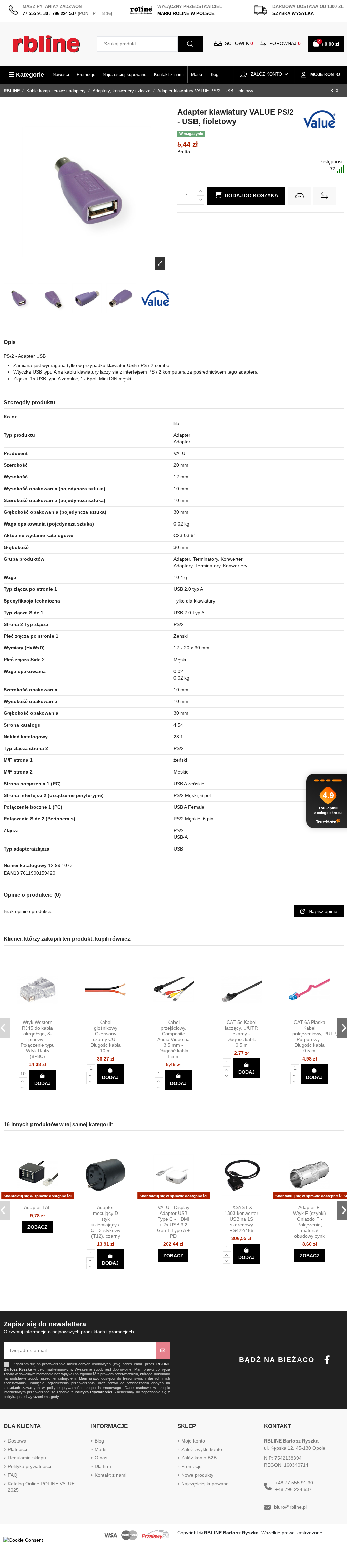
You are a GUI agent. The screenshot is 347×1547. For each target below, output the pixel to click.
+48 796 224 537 (293, 1489)
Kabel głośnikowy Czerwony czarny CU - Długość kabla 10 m (105, 1036)
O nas (101, 1457)
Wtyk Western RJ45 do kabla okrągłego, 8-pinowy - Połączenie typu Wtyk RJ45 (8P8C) (38, 1039)
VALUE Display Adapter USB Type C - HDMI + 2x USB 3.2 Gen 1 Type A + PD (173, 1222)
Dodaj (42, 1083)
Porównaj (284, 43)
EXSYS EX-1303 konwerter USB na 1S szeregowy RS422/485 (241, 1219)
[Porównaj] (43, 1014)
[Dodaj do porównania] (324, 196)
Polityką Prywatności (93, 1392)
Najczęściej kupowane (205, 1483)
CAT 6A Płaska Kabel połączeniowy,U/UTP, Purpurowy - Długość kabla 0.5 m (314, 1036)
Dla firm (103, 1466)
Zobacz (37, 1227)
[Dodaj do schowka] (299, 196)
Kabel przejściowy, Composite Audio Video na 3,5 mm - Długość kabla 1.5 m (173, 1039)
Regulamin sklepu (27, 1457)
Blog (99, 1441)
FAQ (12, 1475)
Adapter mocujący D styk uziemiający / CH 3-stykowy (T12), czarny (105, 1222)
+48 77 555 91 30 (294, 1482)
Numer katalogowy (25, 865)
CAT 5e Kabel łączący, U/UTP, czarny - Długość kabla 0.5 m (241, 1033)
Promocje (191, 1466)
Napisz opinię (322, 911)
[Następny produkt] (337, 90)
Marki (100, 1449)
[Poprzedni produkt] (333, 90)
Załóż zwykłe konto (201, 1449)
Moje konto (193, 1441)
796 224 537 (64, 13)
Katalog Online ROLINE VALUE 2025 (41, 1487)
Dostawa (17, 1441)
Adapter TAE (37, 1207)
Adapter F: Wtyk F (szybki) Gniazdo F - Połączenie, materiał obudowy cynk (309, 1222)
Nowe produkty (197, 1475)
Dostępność (331, 161)
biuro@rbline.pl (290, 1507)
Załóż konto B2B (199, 1457)
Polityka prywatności (29, 1466)
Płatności (17, 1449)
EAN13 (11, 873)
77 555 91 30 (35, 13)
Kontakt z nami (110, 1475)
